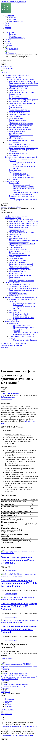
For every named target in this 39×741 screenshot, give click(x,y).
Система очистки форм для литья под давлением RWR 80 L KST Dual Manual (19, 583)
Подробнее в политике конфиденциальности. (17, 735)
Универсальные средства (18, 109)
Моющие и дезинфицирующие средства (23, 100)
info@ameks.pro (10, 53)
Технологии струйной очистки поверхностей (21, 157)
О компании (9, 16)
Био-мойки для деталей (21, 185)
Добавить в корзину (8, 397)
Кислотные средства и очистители (21, 140)
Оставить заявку (6, 659)
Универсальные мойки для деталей (25, 192)
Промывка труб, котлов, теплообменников (17, 132)
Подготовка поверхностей (18, 98)
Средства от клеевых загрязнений (21, 124)
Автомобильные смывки (18, 88)
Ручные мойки (14, 183)
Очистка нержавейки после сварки (21, 79)
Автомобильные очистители (19, 127)
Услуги (7, 25)
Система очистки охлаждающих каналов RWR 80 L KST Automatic (19, 606)
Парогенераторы (15, 170)
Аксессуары (13, 155)
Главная (3, 207)
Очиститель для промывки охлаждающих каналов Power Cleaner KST (17, 560)
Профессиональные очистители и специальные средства (17, 76)
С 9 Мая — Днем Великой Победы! (13, 686)
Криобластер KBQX (20, 174)
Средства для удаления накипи (20, 129)
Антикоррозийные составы (18, 101)
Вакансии (12, 17)
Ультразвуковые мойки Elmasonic (25, 200)
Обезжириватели (15, 94)
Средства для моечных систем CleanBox (23, 85)
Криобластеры (14, 172)
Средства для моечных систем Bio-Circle (23, 83)
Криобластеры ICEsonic (21, 175)
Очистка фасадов (15, 116)
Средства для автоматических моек (21, 92)
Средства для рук (15, 137)
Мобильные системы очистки (23, 187)
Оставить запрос (11, 570)
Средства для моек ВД (17, 90)
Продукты (8, 23)
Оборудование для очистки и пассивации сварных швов (19, 145)
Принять (4, 739)
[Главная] (6, 12)
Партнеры (12, 19)
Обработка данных (30, 726)
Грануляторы (13, 179)
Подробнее (5, 669)
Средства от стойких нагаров (19, 114)
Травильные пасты (15, 107)
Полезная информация (17, 21)
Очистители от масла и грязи (19, 111)
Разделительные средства (18, 153)
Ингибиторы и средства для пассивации (23, 81)
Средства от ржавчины (17, 122)
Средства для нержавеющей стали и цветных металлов (22, 104)
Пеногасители (14, 96)
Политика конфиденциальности (12, 726)
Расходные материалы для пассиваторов (23, 148)
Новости (8, 27)
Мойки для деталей (12, 181)
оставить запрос (6, 399)
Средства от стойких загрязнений (21, 125)
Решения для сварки (12, 142)
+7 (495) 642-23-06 (11, 49)
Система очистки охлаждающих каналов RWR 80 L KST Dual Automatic (19, 629)
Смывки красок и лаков (17, 120)
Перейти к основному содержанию (13, 2)
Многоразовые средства (17, 112)
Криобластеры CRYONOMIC (23, 177)
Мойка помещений (16, 118)
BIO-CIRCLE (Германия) (10, 393)
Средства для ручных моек (18, 87)
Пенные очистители (16, 138)
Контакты (8, 29)
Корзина (4, 72)
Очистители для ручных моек (23, 194)
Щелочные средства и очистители (21, 135)
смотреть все (5, 692)
